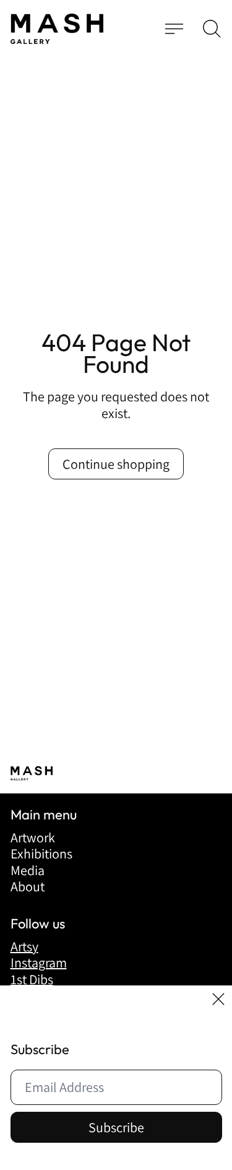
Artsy (24, 946)
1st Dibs (32, 979)
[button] (212, 29)
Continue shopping (116, 464)
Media (28, 870)
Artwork (33, 837)
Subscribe (116, 1127)
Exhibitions (41, 853)
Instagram (39, 962)
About (28, 886)
